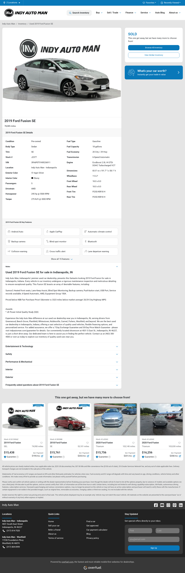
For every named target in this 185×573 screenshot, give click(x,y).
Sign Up (154, 548)
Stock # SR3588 (56, 439)
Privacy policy (92, 538)
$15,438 (9, 452)
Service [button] (144, 12)
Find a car (90, 521)
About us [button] (173, 12)
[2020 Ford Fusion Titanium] (115, 419)
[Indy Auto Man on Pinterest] (173, 504)
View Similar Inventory (154, 55)
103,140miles (129, 446)
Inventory (22, 24)
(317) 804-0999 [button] (13, 547)
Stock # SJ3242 (148, 439)
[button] (12, 2)
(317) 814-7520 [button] (13, 530)
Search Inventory (80, 12)
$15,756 (101, 452)
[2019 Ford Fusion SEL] (23, 419)
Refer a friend (54, 530)
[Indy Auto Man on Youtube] (161, 504)
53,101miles (83, 446)
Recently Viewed (171, 2)
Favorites (150, 2)
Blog (88, 534)
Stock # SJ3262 (102, 439)
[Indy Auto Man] (26, 13)
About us (52, 534)
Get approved (92, 525)
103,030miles (175, 446)
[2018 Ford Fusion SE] (69, 419)
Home (51, 521)
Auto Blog (160, 12)
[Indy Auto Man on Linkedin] (180, 504)
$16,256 (147, 452)
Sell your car (53, 525)
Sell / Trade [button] (112, 12)
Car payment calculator (96, 530)
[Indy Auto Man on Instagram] (167, 504)
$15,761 (55, 452)
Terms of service (55, 538)
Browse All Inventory (153, 48)
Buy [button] (98, 12)
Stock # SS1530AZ (11, 439)
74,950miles (37, 446)
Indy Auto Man (8, 24)
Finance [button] (129, 12)
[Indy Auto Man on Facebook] (155, 504)
